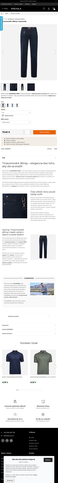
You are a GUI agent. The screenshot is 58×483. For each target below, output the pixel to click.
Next (55, 367)
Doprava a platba (18, 4)
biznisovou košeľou (10, 242)
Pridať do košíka (44, 132)
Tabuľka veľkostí (9, 115)
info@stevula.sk (8, 436)
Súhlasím (48, 460)
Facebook (3, 440)
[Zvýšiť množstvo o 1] (30, 132)
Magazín (34, 4)
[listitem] (30, 138)
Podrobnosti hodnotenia (20, 19)
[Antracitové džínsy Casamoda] (17, 105)
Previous (2, 367)
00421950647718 (11, 440)
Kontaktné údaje (33, 440)
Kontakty (27, 4)
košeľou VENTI (23, 242)
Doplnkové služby (33, 446)
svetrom (4, 255)
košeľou (14, 186)
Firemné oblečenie (33, 449)
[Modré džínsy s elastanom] (8, 105)
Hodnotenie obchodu (6, 4)
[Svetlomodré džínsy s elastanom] (12, 105)
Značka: (5, 148)
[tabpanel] (15, 368)
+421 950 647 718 (9, 432)
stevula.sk (7, 440)
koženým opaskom (7, 262)
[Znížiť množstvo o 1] (24, 132)
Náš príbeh (31, 437)
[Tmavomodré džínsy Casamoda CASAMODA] (3, 105)
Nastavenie (10, 480)
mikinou (12, 255)
